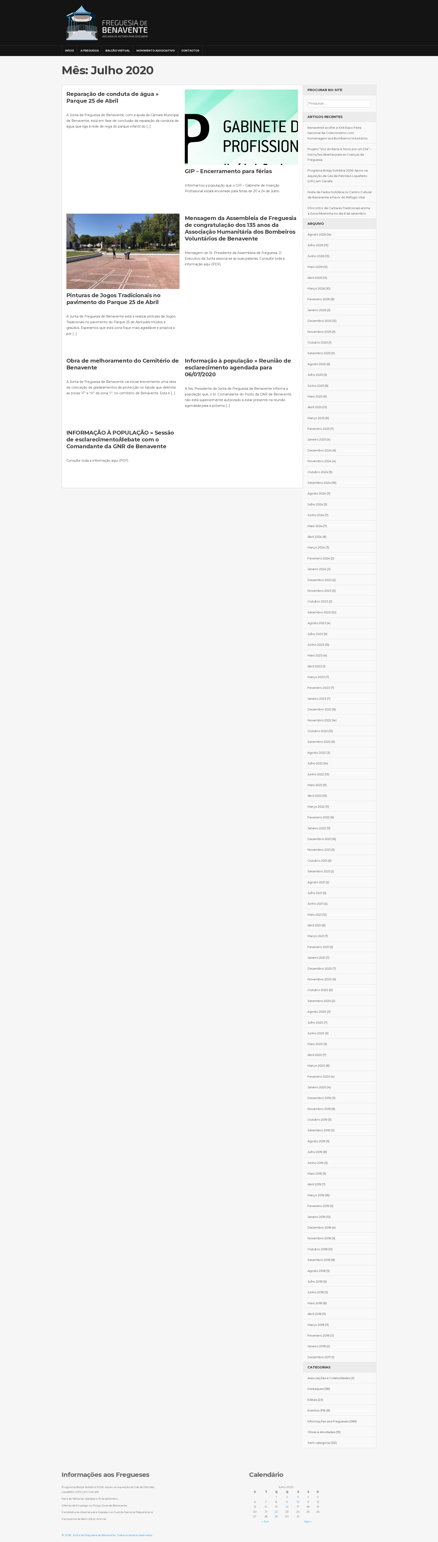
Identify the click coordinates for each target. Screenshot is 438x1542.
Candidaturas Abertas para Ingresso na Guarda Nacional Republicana (107, 1512)
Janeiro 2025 (317, 439)
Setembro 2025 (319, 353)
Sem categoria (319, 1443)
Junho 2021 (315, 903)
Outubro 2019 (317, 1119)
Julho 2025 (315, 375)
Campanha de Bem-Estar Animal (84, 1519)
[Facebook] (359, 48)
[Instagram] (366, 48)
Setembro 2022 (319, 741)
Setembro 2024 (319, 482)
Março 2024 (316, 547)
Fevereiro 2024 (319, 558)
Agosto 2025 (317, 364)
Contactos (190, 50)
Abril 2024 (315, 536)
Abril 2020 (315, 1055)
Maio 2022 (315, 785)
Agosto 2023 (317, 623)
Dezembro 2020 (320, 968)
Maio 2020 (315, 1044)
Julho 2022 (315, 763)
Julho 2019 (315, 1152)
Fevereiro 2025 (319, 428)
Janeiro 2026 (317, 310)
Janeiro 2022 (317, 828)
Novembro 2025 (319, 331)
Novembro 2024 (319, 461)
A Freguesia (90, 50)
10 (298, 1502)
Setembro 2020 (319, 1001)
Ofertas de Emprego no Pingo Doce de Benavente (94, 1505)
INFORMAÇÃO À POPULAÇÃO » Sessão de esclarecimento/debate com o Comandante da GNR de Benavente (120, 439)
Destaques (316, 1389)
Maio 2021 (315, 914)
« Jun (265, 1521)
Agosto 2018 (317, 1271)
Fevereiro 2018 (318, 1335)
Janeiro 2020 (317, 1087)
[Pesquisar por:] (339, 103)
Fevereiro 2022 (319, 817)
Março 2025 (316, 418)
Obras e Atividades (321, 1432)
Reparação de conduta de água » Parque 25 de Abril (112, 97)
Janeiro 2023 (317, 698)
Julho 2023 (315, 634)
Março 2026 (316, 288)
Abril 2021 (314, 925)
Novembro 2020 (320, 979)
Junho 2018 (316, 1292)
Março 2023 (316, 677)
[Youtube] (372, 48)
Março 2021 (316, 936)
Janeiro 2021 (316, 957)
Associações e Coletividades (329, 1378)
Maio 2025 (315, 396)
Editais (312, 1399)
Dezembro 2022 (319, 709)
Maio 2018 (315, 1303)
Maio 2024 (315, 526)
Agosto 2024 (317, 493)
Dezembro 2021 (319, 839)
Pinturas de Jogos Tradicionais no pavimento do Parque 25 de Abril (113, 298)
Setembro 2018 (319, 1260)
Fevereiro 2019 (318, 1206)
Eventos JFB (317, 1410)
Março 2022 (316, 806)
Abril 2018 (314, 1314)
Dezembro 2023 (320, 580)
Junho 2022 (316, 774)
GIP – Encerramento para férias (228, 171)
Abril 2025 (315, 407)
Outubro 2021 (317, 860)
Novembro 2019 (319, 1109)
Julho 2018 (315, 1281)
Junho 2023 (316, 644)
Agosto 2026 (317, 234)
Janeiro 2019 (317, 1217)
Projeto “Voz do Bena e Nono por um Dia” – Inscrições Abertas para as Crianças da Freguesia (340, 154)
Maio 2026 (315, 267)
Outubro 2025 (318, 342)
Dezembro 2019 (319, 1098)
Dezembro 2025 (319, 321)
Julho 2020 (315, 1022)
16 (287, 1506)
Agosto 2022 (317, 752)
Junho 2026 (316, 256)
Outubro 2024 (318, 472)
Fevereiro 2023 (319, 687)
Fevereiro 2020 (319, 1076)
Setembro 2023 (319, 612)
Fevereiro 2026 (319, 299)
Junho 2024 (316, 515)
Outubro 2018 (318, 1249)
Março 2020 (316, 1065)
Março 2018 (316, 1325)
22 (276, 1511)
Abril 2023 (315, 666)
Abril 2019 (314, 1184)
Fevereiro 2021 (318, 947)
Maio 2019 (315, 1173)
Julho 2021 (315, 893)
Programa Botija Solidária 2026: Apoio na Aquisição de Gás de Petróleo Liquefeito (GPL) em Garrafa (338, 176)
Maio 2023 (315, 655)
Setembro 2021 (319, 871)
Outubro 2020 (318, 990)
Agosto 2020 (317, 1011)
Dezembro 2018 (319, 1227)
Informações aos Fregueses (328, 1421)
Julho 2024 (315, 504)
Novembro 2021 (319, 849)
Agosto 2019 (316, 1141)
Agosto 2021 (316, 882)
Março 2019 (316, 1195)
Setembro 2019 (319, 1130)
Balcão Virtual (117, 50)
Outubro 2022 (318, 731)
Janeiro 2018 (317, 1346)
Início (69, 50)
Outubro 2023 (318, 601)
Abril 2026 (315, 277)
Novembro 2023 (319, 590)
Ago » (308, 1521)
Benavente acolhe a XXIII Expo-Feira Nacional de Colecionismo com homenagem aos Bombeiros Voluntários (338, 133)
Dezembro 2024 (320, 450)
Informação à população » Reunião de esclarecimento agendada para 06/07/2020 (238, 367)
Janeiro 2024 (317, 569)
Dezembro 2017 (319, 1357)
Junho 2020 (316, 1033)
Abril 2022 (315, 795)
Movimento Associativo (155, 50)
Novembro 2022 (319, 720)
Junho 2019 (315, 1163)
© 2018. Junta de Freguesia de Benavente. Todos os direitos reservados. (107, 1535)
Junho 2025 (316, 385)
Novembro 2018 (319, 1238)
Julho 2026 (315, 245)
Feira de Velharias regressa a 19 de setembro (90, 1498)
